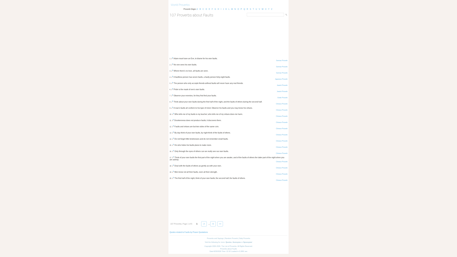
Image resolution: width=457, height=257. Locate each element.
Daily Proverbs (244, 238)
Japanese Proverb (281, 79)
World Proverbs (180, 5)
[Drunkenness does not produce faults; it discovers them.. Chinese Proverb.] (173, 120)
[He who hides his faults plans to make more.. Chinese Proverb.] (173, 145)
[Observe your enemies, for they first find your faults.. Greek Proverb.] (172, 96)
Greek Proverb (282, 98)
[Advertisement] (228, 36)
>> (220, 224)
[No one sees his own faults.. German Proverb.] (172, 65)
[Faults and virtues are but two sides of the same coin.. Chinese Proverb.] (173, 127)
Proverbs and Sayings (215, 238)
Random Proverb (231, 238)
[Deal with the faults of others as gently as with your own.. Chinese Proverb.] (173, 166)
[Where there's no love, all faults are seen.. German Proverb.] (172, 71)
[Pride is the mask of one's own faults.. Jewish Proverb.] (172, 89)
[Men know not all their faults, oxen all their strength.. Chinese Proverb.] (173, 172)
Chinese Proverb (281, 104)
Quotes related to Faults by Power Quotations (189, 232)
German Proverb (281, 60)
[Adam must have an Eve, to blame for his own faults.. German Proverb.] (172, 58)
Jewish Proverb (282, 85)
